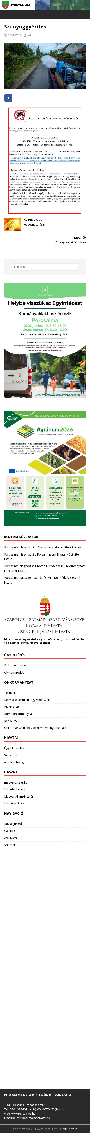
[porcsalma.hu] (45, 8)
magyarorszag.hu (16, 782)
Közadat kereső (14, 789)
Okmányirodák (14, 672)
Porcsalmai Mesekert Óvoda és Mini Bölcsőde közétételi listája (42, 580)
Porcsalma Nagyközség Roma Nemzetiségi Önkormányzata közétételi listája (45, 568)
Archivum (10, 838)
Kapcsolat (11, 845)
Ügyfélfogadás (14, 748)
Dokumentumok (15, 665)
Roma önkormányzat (18, 714)
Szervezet (10, 755)
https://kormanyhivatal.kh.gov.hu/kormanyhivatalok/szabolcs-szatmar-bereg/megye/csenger (44, 640)
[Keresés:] (45, 267)
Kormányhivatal (14, 803)
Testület (9, 693)
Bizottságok (12, 707)
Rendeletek (11, 721)
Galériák (9, 831)
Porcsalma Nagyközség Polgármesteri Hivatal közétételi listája (42, 556)
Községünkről (13, 824)
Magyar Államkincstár (18, 796)
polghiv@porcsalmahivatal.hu (31, 1118)
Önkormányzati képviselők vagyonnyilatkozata (35, 728)
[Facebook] (8, 98)
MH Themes (70, 1129)
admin (31, 35)
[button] (84, 15)
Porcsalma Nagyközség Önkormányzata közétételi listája (43, 547)
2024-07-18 (14, 35)
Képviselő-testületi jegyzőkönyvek (27, 700)
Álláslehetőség (14, 762)
